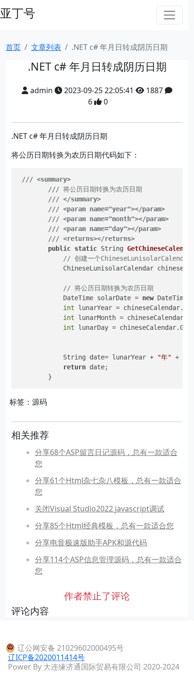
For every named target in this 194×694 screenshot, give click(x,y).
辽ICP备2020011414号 (46, 657)
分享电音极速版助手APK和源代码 (91, 542)
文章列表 (46, 47)
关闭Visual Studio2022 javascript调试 (99, 508)
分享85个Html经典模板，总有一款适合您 (104, 525)
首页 (13, 47)
